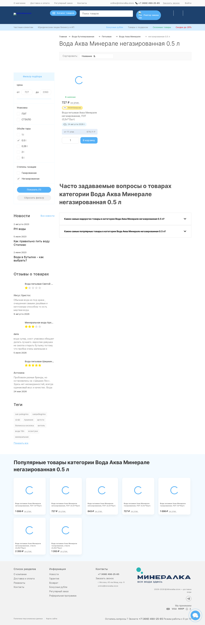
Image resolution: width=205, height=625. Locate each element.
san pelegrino (22, 414)
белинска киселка (24, 425)
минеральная (22, 437)
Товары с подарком (138, 27)
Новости (54, 574)
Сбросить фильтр (34, 197)
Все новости (47, 216)
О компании (20, 574)
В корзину (89, 140)
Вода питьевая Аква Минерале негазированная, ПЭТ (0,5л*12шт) (79, 116)
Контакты (82, 3)
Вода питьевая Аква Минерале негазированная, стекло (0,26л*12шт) (28, 545)
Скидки (183, 27)
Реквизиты (19, 583)
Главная (63, 36)
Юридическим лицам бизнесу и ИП (56, 27)
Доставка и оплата (39, 3)
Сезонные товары (162, 27)
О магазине (19, 3)
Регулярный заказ (63, 3)
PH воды (20, 229)
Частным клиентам (23, 27)
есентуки (33, 431)
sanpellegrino (39, 414)
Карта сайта (51, 619)
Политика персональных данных (28, 619)
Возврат (53, 583)
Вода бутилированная (83, 36)
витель (41, 425)
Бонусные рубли (114, 27)
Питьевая (106, 36)
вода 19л (19, 431)
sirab (17, 420)
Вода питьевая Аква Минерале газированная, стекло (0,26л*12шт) (64, 545)
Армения (28, 420)
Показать (32, 189)
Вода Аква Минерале (130, 36)
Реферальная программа (62, 595)
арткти (40, 420)
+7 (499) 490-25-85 (149, 3)
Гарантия (54, 578)
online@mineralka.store (122, 3)
